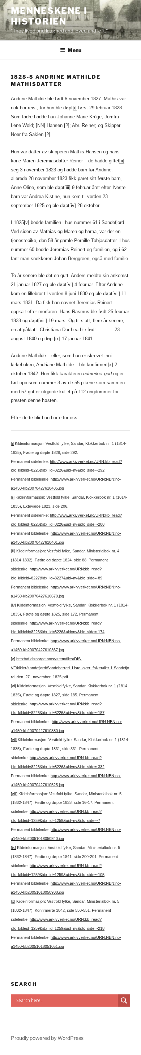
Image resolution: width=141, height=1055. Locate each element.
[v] (26, 222)
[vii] (116, 293)
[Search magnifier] (124, 1000)
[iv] (72, 205)
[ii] (121, 160)
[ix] (57, 338)
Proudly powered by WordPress (47, 1038)
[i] (75, 107)
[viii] (42, 320)
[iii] (67, 187)
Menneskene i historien (49, 16)
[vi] (70, 284)
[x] (110, 364)
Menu (74, 50)
